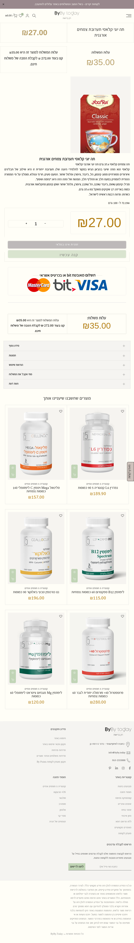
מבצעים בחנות (124, 786)
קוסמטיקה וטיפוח (123, 798)
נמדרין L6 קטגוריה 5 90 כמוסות (98, 488)
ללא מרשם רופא (123, 821)
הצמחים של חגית (57, 821)
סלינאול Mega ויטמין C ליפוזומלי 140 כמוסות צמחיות (36, 489)
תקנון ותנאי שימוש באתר (54, 744)
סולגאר (62, 798)
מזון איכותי (126, 816)
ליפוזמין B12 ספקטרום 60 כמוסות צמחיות (98, 592)
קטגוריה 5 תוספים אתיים (97, 484)
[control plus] (26, 223)
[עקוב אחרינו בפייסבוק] (129, 768)
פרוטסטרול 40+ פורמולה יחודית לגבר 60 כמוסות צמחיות (97, 694)
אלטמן (63, 810)
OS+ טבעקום (60, 792)
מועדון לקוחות (124, 833)
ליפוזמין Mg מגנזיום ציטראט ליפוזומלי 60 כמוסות (36, 694)
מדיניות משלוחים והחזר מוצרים (51, 756)
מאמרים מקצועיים (122, 827)
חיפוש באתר (60, 738)
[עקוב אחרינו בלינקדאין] (116, 768)
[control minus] (45, 223)
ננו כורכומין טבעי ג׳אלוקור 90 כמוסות (36, 592)
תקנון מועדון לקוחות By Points (51, 762)
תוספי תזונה (125, 792)
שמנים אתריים (124, 804)
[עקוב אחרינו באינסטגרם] (123, 768)
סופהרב (62, 804)
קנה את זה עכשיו (67, 254)
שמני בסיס (126, 810)
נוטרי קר (62, 816)
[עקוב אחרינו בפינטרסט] (109, 768)
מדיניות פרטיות (59, 750)
